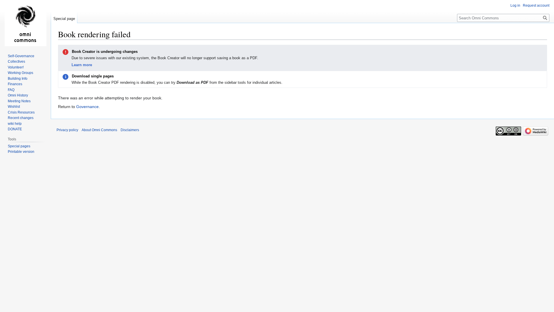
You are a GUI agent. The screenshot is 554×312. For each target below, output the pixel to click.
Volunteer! (16, 67)
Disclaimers (130, 130)
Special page (64, 18)
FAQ (11, 90)
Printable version (21, 152)
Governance (87, 106)
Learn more (82, 65)
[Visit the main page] (25, 23)
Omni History (18, 95)
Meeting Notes (19, 101)
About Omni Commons (99, 130)
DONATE (15, 129)
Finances (15, 84)
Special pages (19, 146)
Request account (536, 5)
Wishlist (14, 107)
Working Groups (20, 73)
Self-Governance (21, 56)
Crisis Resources (21, 112)
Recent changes (20, 118)
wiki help (15, 124)
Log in (515, 5)
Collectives (16, 62)
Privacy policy (67, 130)
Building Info (17, 79)
